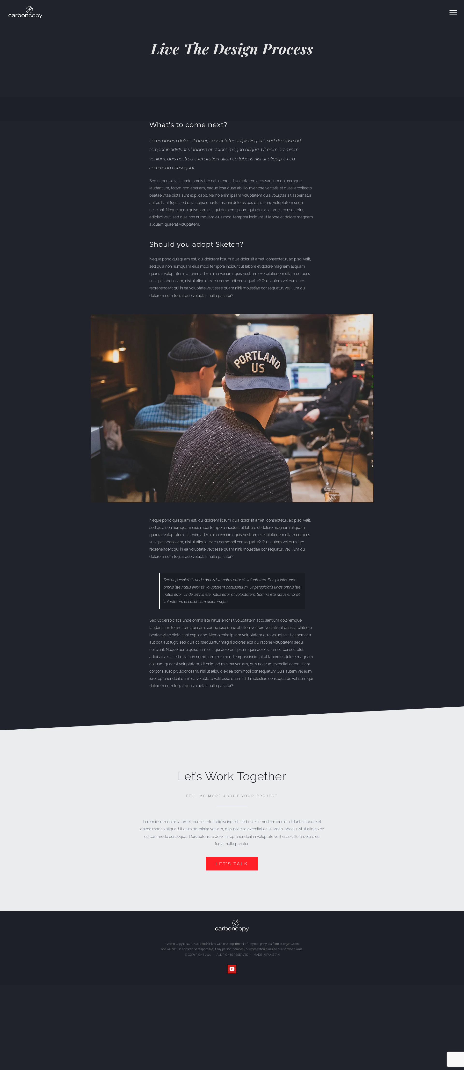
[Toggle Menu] (453, 12)
